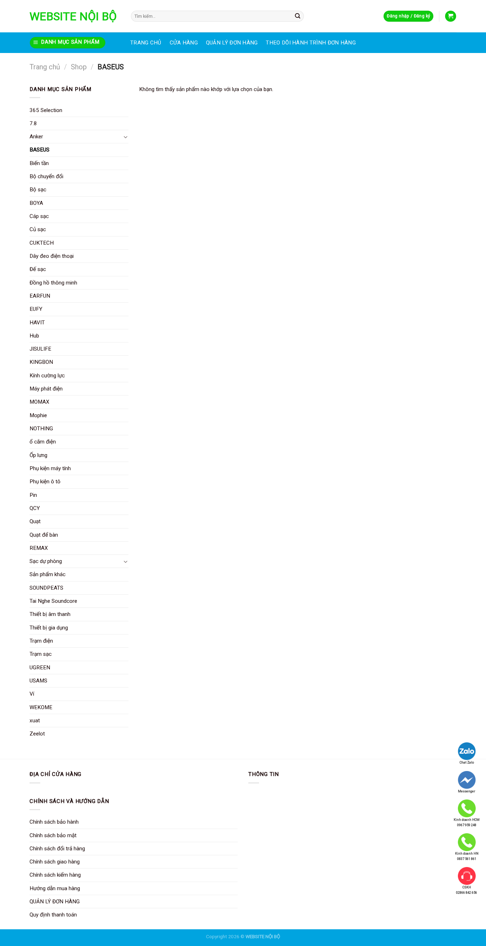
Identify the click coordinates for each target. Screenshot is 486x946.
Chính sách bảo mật (53, 835)
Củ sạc (38, 229)
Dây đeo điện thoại (52, 256)
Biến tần (39, 163)
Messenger (466, 791)
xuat (35, 720)
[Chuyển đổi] (125, 137)
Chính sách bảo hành (54, 822)
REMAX (39, 548)
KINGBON (41, 362)
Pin (33, 495)
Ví (32, 694)
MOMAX (39, 402)
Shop (79, 67)
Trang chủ (45, 67)
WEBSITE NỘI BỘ (73, 16)
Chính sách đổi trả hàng (57, 848)
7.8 (33, 123)
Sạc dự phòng (46, 561)
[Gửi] (297, 16)
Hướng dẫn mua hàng (55, 888)
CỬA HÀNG (184, 42)
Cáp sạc (39, 216)
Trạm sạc (41, 654)
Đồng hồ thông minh (53, 283)
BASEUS (39, 150)
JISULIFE (40, 349)
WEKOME (41, 707)
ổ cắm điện (43, 442)
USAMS (38, 680)
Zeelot (37, 733)
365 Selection (46, 110)
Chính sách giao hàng (55, 862)
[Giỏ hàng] (450, 16)
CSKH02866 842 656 (466, 890)
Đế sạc (38, 269)
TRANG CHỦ (146, 42)
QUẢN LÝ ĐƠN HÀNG (232, 42)
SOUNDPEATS (46, 588)
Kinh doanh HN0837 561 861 (467, 856)
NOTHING (41, 428)
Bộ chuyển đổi (46, 176)
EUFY (36, 309)
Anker (36, 136)
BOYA (36, 203)
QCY (35, 508)
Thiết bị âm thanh (50, 614)
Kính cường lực (47, 375)
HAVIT (37, 322)
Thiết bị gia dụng (49, 628)
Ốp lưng (38, 455)
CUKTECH (42, 243)
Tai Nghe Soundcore (53, 601)
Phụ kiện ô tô (45, 481)
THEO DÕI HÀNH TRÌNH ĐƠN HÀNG (311, 42)
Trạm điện (41, 641)
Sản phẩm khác (47, 574)
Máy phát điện (46, 389)
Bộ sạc (38, 189)
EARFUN (40, 296)
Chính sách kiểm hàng (55, 875)
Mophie (38, 415)
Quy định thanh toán (53, 915)
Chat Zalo (467, 762)
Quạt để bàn (44, 535)
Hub (34, 336)
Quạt (35, 521)
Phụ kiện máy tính (50, 468)
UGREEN (40, 667)
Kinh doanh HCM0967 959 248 (467, 822)
